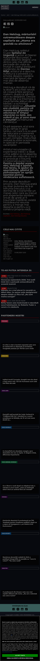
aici (11, 634)
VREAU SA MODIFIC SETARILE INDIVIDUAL (20, 658)
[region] (20, 638)
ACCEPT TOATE (20, 655)
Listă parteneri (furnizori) (7, 651)
